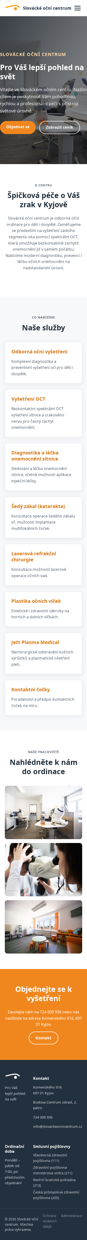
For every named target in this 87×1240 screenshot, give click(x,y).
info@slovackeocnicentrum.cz (57, 1126)
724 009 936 (42, 1117)
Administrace (71, 1215)
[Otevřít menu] (77, 8)
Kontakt (43, 1038)
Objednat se (17, 126)
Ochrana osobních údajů (50, 1221)
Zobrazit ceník (59, 127)
